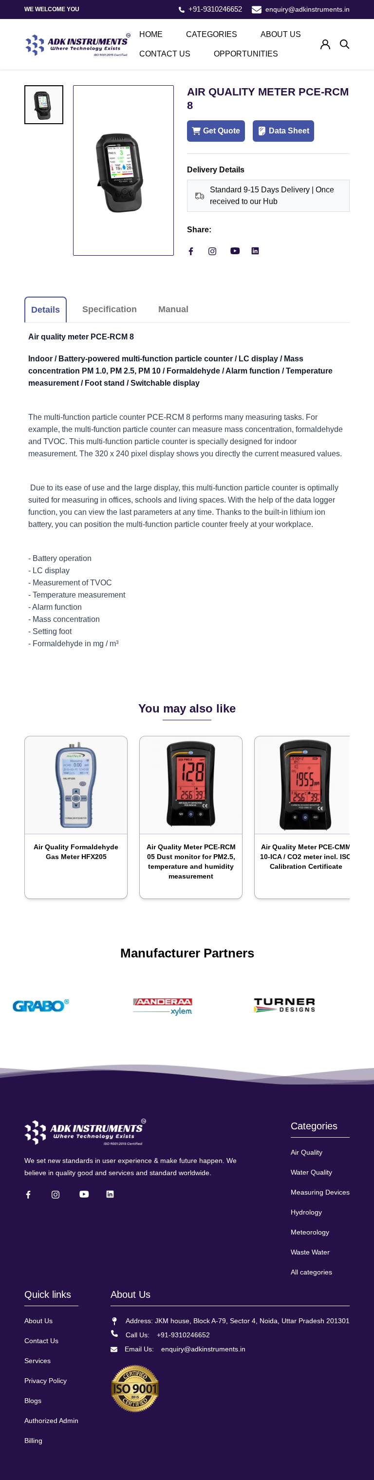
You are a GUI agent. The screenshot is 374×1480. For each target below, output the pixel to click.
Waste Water (310, 1252)
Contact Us (41, 1341)
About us (281, 34)
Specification (109, 309)
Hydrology (306, 1212)
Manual (173, 309)
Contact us (164, 54)
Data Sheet (289, 131)
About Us (38, 1321)
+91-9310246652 (215, 9)
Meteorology (310, 1232)
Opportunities (246, 54)
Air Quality (306, 1152)
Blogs (32, 1401)
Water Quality (311, 1172)
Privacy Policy (45, 1381)
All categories (311, 1272)
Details (45, 310)
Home (151, 34)
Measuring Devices (320, 1192)
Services (37, 1361)
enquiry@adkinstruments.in (307, 9)
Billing (33, 1440)
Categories (211, 34)
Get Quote (221, 131)
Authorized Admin (51, 1420)
